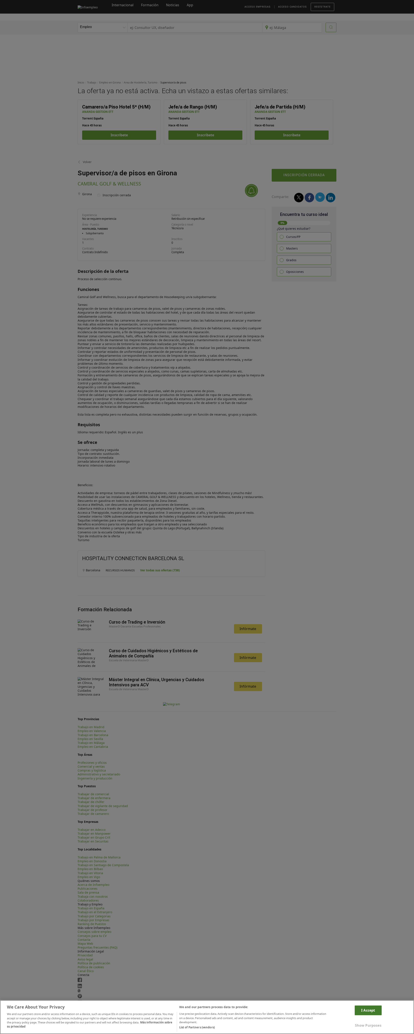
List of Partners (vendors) (197, 1027)
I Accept (368, 1010)
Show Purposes (368, 1025)
